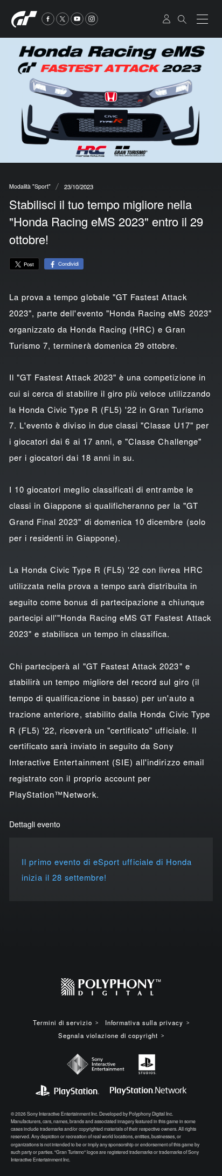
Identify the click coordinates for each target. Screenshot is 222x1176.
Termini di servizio (62, 1023)
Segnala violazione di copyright (107, 1036)
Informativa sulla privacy (144, 1023)
